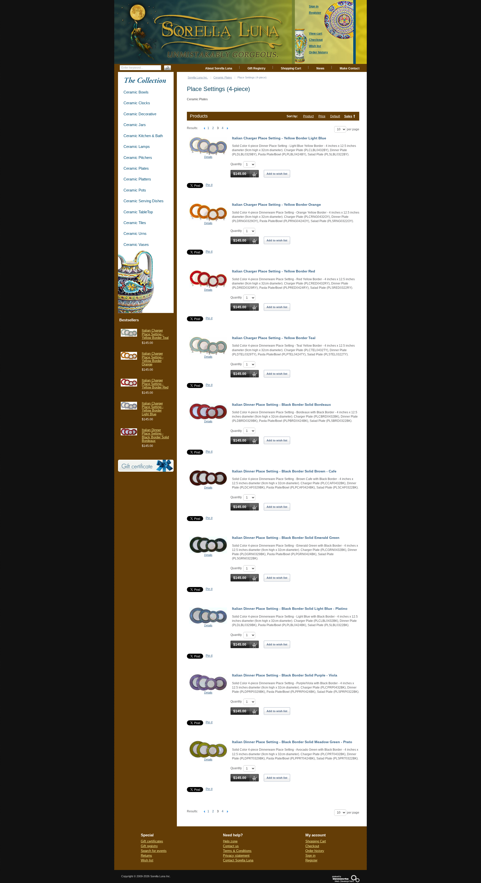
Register (311, 860)
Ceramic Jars (135, 125)
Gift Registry (257, 68)
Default (335, 116)
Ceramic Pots (135, 190)
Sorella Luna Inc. (198, 77)
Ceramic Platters (137, 179)
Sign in (310, 855)
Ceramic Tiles (135, 223)
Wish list (147, 860)
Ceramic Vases (136, 244)
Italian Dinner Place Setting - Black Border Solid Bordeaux (281, 405)
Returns (146, 855)
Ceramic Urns (135, 233)
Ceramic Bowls (136, 92)
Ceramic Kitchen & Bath (143, 136)
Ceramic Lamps (137, 146)
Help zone (230, 841)
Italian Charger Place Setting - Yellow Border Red (273, 271)
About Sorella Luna (218, 68)
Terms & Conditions (237, 851)
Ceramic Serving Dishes (144, 201)
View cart (315, 33)
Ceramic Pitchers (138, 157)
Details (208, 156)
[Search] (167, 67)
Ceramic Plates (222, 77)
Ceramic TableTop (138, 212)
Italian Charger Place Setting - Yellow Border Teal (273, 338)
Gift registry (149, 846)
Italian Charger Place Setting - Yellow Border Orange (276, 205)
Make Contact (349, 68)
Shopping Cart (291, 68)
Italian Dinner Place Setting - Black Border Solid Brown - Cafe (284, 471)
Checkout (312, 846)
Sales (348, 116)
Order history (314, 851)
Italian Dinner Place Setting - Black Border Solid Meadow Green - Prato (292, 742)
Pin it (209, 185)
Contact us (231, 846)
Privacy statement (236, 855)
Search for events (154, 851)
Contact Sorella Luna (238, 860)
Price (321, 116)
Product (308, 116)
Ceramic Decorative (140, 114)
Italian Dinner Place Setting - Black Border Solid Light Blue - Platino (289, 609)
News (320, 68)
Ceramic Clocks (137, 103)
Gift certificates (152, 841)
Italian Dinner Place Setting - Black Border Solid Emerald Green (285, 538)
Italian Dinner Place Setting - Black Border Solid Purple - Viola (284, 675)
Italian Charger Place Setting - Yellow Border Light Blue (279, 138)
